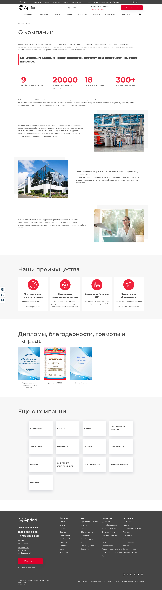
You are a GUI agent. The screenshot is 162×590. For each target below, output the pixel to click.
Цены (66, 2)
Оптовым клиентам (109, 535)
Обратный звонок (97, 9)
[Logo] (28, 7)
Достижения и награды (118, 428)
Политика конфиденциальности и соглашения (129, 581)
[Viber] (131, 574)
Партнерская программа (112, 552)
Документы (62, 446)
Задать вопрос (132, 8)
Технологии (36, 446)
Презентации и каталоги (112, 549)
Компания (28, 14)
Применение (56, 2)
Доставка (37, 2)
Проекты (96, 14)
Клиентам (82, 14)
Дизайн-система (95, 581)
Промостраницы (82, 581)
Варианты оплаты (109, 529)
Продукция (43, 14)
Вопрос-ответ (107, 546)
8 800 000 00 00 (99, 6)
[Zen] (142, 574)
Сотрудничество (92, 465)
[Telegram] (136, 2)
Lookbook (64, 546)
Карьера (34, 465)
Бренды (63, 532)
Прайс (104, 542)
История (61, 428)
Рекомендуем (76, 2)
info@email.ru (23, 548)
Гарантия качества (109, 539)
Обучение (85, 535)
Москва (24, 2)
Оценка (84, 529)
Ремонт (84, 525)
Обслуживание (87, 532)
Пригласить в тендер (26, 568)
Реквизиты (35, 483)
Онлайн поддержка (88, 539)
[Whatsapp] (133, 2)
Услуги (57, 14)
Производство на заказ (90, 522)
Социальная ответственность (65, 464)
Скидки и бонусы (108, 532)
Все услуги (85, 549)
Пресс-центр (110, 14)
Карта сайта (107, 581)
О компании (36, 428)
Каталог (63, 522)
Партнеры (88, 446)
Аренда (84, 542)
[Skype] (135, 574)
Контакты (126, 14)
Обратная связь (30, 561)
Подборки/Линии (67, 539)
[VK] (138, 574)
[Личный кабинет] (142, 2)
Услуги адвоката (87, 546)
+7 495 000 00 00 (28, 536)
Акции (69, 14)
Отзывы (46, 2)
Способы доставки (109, 525)
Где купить (106, 522)
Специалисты (117, 446)
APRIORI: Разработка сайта (26, 585)
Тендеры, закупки (119, 465)
